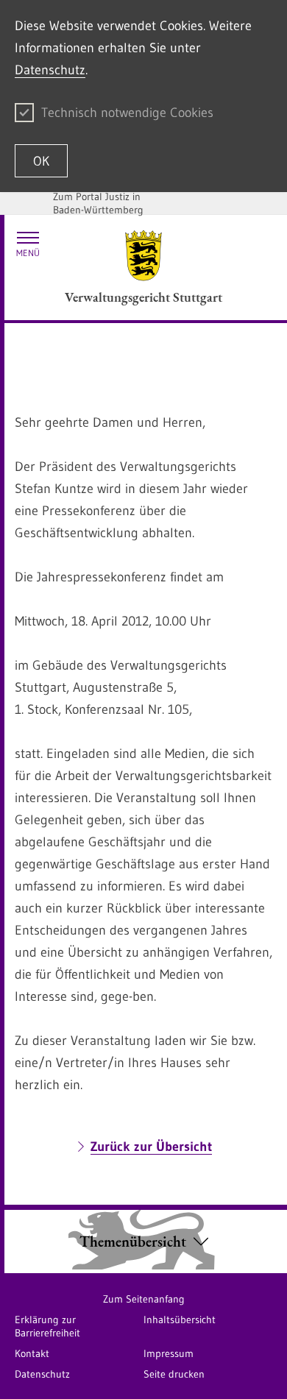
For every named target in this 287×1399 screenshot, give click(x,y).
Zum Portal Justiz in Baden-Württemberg (98, 203)
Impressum (169, 1353)
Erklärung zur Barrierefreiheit (47, 1326)
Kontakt (32, 1353)
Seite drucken (174, 1374)
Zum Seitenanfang (144, 1299)
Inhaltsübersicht (180, 1319)
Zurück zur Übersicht (151, 1146)
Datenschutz (50, 70)
